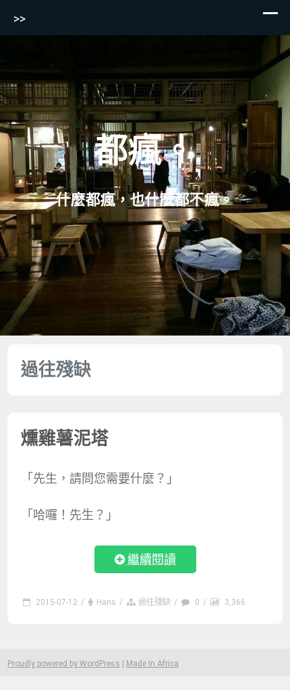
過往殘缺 (154, 602)
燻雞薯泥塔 (65, 438)
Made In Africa (152, 663)
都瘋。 (145, 150)
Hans (106, 602)
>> (19, 18)
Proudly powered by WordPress (63, 663)
